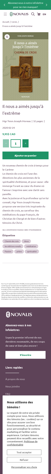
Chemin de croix (12, 241)
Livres (14, 21)
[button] (5, 14)
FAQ (7, 393)
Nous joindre (12, 386)
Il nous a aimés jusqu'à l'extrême (17, 26)
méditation (31, 246)
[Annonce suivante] (46, 5)
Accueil (5, 21)
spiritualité (32, 251)
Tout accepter (24, 452)
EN (44, 14)
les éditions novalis (13, 246)
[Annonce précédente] (4, 5)
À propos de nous (15, 379)
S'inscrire (25, 355)
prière (19, 251)
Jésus (26, 241)
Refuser (24, 459)
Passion (8, 251)
